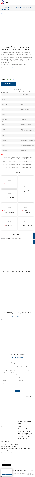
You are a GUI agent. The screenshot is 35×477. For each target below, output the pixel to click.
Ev (2, 6)
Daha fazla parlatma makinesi (25, 434)
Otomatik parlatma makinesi (25, 433)
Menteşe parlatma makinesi (25, 431)
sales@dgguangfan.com (12, 446)
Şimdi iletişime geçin (17, 411)
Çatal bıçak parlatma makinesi (25, 430)
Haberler (31, 470)
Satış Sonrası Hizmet (22, 470)
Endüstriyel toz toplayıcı (24, 436)
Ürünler (5, 6)
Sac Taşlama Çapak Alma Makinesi (24, 422)
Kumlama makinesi (12, 6)
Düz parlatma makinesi (23, 428)
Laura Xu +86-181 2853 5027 (11, 444)
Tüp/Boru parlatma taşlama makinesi (25, 425)
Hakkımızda (12, 470)
